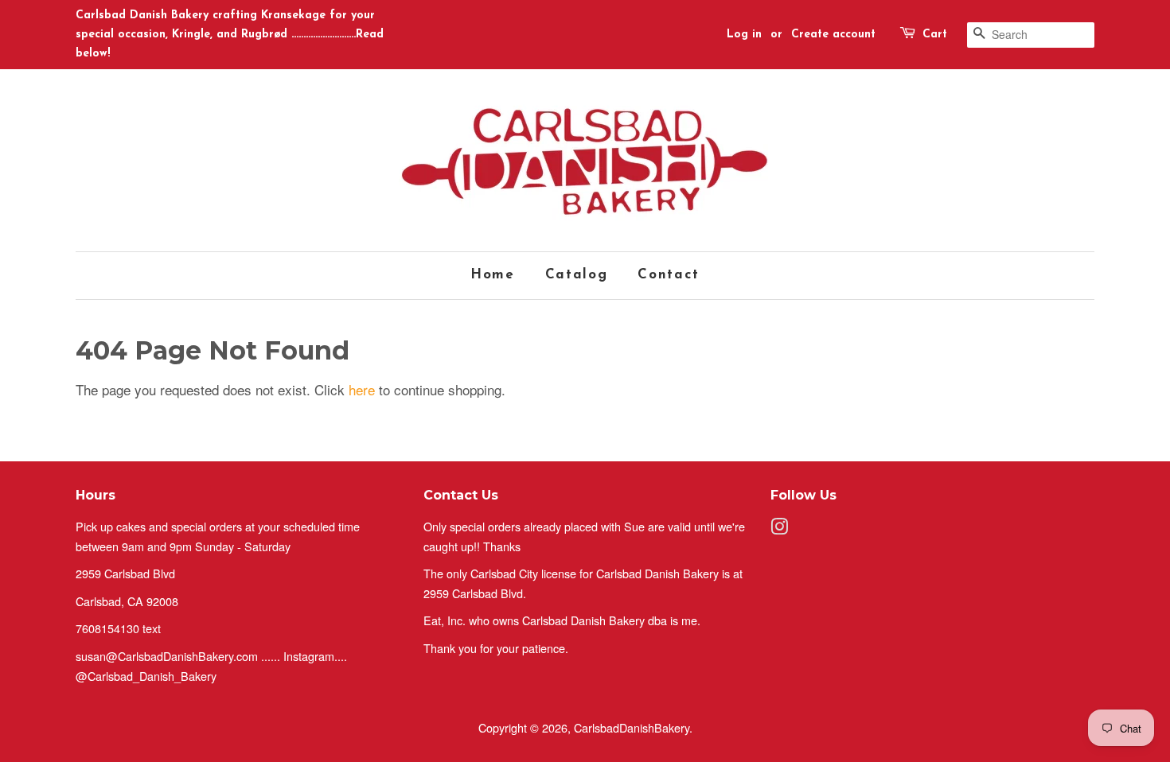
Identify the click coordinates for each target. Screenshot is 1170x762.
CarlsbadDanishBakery (631, 727)
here (362, 389)
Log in (744, 35)
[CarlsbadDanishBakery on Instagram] (779, 528)
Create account (833, 35)
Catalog (576, 275)
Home (492, 275)
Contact (669, 275)
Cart (934, 35)
